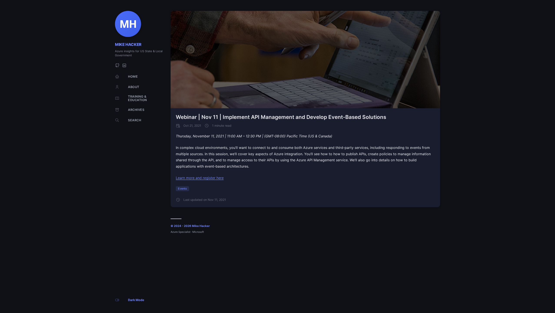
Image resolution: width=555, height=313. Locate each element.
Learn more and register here (200, 178)
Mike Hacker (128, 44)
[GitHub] (117, 66)
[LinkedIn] (124, 66)
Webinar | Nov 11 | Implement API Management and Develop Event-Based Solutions (281, 117)
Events (182, 188)
